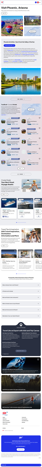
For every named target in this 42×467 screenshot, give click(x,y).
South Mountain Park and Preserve (29, 51)
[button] (16, 222)
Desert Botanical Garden (28, 54)
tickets (20, 61)
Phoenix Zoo (18, 54)
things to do (10, 50)
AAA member (18, 59)
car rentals (14, 61)
